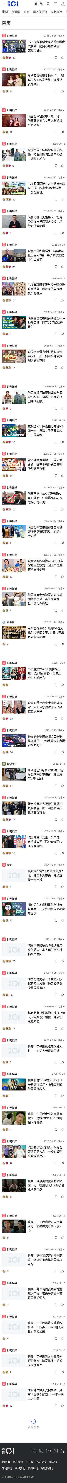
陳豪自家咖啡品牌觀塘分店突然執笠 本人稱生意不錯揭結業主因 (45, 950)
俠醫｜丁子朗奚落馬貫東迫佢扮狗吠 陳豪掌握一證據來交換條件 (45, 1361)
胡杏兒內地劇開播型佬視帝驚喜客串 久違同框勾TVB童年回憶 (46, 909)
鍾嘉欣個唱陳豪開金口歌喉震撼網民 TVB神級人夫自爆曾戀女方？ (46, 741)
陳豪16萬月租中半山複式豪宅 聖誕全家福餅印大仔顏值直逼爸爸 (45, 707)
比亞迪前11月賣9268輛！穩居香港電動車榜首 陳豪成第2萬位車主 (45, 774)
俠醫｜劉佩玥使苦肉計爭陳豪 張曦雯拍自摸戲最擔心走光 (45, 1260)
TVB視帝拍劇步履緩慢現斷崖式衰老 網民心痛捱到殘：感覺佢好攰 (46, 46)
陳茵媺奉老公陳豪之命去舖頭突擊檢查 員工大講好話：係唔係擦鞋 (45, 599)
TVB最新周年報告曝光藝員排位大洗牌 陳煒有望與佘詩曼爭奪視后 (46, 289)
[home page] (13, 3)
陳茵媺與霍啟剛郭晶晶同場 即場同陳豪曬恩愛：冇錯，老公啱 (46, 531)
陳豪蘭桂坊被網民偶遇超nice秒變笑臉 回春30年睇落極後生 (46, 322)
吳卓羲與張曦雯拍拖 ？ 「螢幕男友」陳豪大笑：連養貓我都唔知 (46, 80)
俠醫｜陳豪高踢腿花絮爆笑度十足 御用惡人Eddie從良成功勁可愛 (46, 1185)
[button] (55, 57)
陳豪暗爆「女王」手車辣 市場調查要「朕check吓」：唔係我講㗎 (45, 842)
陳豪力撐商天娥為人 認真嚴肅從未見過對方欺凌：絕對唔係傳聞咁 (45, 221)
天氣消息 (56, 12)
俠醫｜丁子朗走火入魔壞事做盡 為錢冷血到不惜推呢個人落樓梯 (45, 1118)
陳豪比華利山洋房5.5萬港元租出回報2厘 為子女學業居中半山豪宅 (46, 255)
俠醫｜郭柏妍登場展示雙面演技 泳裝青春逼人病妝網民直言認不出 (45, 1428)
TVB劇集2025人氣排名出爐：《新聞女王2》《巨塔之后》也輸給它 (44, 673)
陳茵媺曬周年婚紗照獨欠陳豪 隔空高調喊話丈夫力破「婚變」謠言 (45, 154)
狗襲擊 (15, 12)
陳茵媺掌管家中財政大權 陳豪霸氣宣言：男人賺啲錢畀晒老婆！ (45, 121)
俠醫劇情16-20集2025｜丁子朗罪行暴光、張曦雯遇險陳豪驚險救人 (45, 1084)
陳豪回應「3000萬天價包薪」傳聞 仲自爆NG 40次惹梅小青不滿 (45, 498)
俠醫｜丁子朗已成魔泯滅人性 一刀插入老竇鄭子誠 (45, 1049)
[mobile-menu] (4, 4)
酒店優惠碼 (40, 12)
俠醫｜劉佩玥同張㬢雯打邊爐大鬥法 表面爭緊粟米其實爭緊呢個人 (45, 1293)
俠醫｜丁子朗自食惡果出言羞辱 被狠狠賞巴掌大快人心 (45, 1226)
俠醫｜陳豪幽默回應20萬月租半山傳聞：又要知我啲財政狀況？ (45, 1462)
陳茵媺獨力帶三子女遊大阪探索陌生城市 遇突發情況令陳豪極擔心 (45, 983)
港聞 (5, 12)
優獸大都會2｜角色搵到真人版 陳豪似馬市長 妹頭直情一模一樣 (46, 875)
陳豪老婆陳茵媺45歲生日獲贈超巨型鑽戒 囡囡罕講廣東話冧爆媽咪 (45, 565)
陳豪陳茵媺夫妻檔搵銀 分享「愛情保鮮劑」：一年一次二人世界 (46, 1394)
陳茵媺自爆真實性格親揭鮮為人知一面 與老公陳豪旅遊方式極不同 (45, 356)
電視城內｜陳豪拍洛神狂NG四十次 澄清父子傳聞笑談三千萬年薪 (46, 431)
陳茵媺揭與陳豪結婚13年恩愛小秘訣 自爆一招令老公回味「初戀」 (45, 397)
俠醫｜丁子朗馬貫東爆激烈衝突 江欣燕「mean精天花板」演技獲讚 (46, 1327)
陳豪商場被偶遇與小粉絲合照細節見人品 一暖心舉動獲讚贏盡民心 (45, 1152)
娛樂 (26, 12)
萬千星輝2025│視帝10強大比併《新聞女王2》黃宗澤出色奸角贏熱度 (46, 633)
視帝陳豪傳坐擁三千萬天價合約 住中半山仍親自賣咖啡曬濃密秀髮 (45, 464)
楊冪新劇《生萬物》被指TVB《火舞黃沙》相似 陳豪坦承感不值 (46, 1017)
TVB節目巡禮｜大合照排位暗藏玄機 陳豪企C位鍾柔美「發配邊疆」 (46, 188)
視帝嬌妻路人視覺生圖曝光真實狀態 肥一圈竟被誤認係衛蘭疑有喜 (45, 808)
